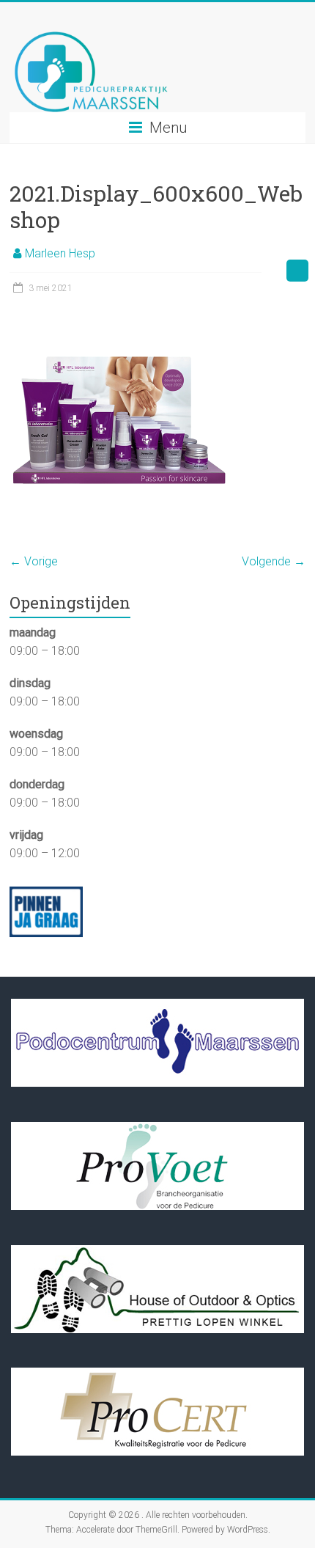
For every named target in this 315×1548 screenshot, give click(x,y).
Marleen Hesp (60, 253)
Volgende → (273, 561)
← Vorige (34, 561)
